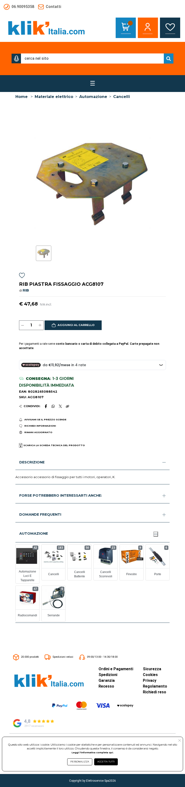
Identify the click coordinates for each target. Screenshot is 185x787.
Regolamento (155, 686)
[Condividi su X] (60, 406)
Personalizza (79, 761)
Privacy (149, 680)
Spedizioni (108, 674)
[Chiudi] (155, 534)
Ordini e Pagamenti (116, 669)
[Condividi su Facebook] (45, 406)
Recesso (106, 686)
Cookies (150, 674)
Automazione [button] (33, 533)
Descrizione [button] (32, 462)
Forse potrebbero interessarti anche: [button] (60, 495)
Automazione (93, 96)
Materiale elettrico (54, 96)
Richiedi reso (154, 692)
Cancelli (121, 96)
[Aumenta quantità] (40, 325)
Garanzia (107, 680)
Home (21, 96)
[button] (16, 58)
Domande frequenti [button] (40, 514)
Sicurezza (152, 669)
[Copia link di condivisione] (67, 406)
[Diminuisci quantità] (22, 325)
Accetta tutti (106, 761)
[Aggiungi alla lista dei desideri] (22, 276)
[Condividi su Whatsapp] (53, 406)
